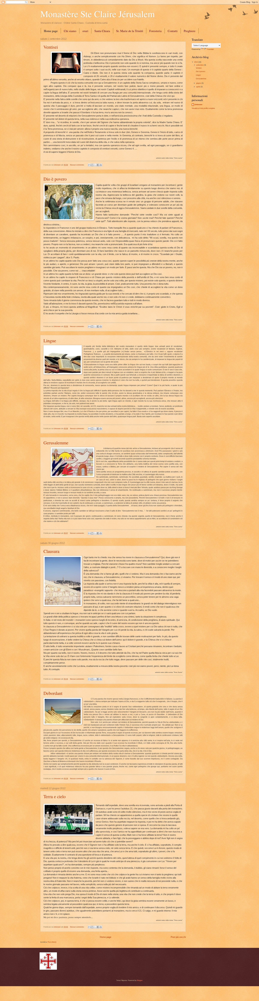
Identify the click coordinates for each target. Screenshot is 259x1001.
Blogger (139, 980)
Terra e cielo (54, 796)
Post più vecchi (178, 937)
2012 (196, 62)
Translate (210, 49)
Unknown (198, 104)
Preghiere (189, 31)
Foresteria (155, 31)
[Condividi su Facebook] (97, 164)
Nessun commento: (77, 165)
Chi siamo (70, 31)
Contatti (173, 31)
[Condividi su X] (95, 164)
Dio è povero (55, 179)
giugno (198, 83)
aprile (198, 87)
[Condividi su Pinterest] (100, 164)
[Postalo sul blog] (92, 164)
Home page (51, 31)
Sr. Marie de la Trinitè (129, 31)
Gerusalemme (55, 443)
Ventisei (50, 47)
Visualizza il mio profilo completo (203, 108)
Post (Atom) (52, 942)
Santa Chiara (102, 31)
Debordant (52, 693)
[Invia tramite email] (89, 164)
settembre (200, 65)
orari (85, 31)
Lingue (49, 340)
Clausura (51, 551)
